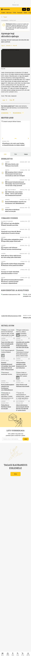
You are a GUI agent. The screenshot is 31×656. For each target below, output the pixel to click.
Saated (7, 170)
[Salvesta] (29, 162)
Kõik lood (8, 12)
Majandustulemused (7, 221)
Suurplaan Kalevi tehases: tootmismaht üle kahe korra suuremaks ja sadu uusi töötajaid (15, 173)
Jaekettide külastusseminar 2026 (11, 316)
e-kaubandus (4, 112)
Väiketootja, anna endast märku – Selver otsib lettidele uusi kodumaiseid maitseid (14, 193)
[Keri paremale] (28, 138)
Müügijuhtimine (17, 112)
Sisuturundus (12, 189)
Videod (25, 12)
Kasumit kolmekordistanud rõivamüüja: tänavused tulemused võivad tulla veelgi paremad (15, 183)
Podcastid (19, 12)
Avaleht (3, 12)
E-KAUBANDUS (4, 20)
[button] (12, 439)
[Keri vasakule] (2, 138)
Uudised (7, 162)
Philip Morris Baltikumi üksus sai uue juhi (6, 406)
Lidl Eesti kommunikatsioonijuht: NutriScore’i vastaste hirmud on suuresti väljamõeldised (12, 281)
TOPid (14, 12)
